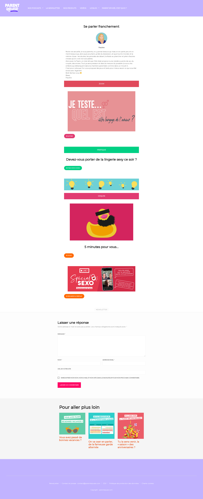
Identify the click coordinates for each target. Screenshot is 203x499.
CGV (104, 483)
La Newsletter (53, 8)
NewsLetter (54, 483)
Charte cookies (148, 483)
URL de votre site (64, 369)
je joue (69, 255)
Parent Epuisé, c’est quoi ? (114, 8)
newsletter (101, 310)
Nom (60, 360)
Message (61, 334)
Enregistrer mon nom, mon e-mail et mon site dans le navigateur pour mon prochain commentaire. (100, 378)
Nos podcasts (34, 8)
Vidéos (83, 8)
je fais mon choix (73, 168)
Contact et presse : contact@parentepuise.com (81, 483)
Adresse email (109, 360)
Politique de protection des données (124, 483)
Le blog (93, 8)
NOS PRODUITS (69, 8)
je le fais (69, 136)
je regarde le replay (74, 296)
